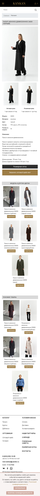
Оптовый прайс (7, 437)
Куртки (4, 425)
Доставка (25, 425)
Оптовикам (7, 433)
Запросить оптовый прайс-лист (20, 172)
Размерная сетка (20, 167)
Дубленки (5, 428)
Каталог (5, 418)
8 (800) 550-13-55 (8, 456)
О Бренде (26, 437)
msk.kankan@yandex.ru (10, 462)
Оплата (24, 422)
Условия (5, 441)
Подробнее (11, 216)
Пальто (4, 422)
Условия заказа (29, 418)
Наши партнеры (28, 433)
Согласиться (20, 488)
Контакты (26, 451)
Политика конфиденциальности (20, 493)
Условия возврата (28, 428)
